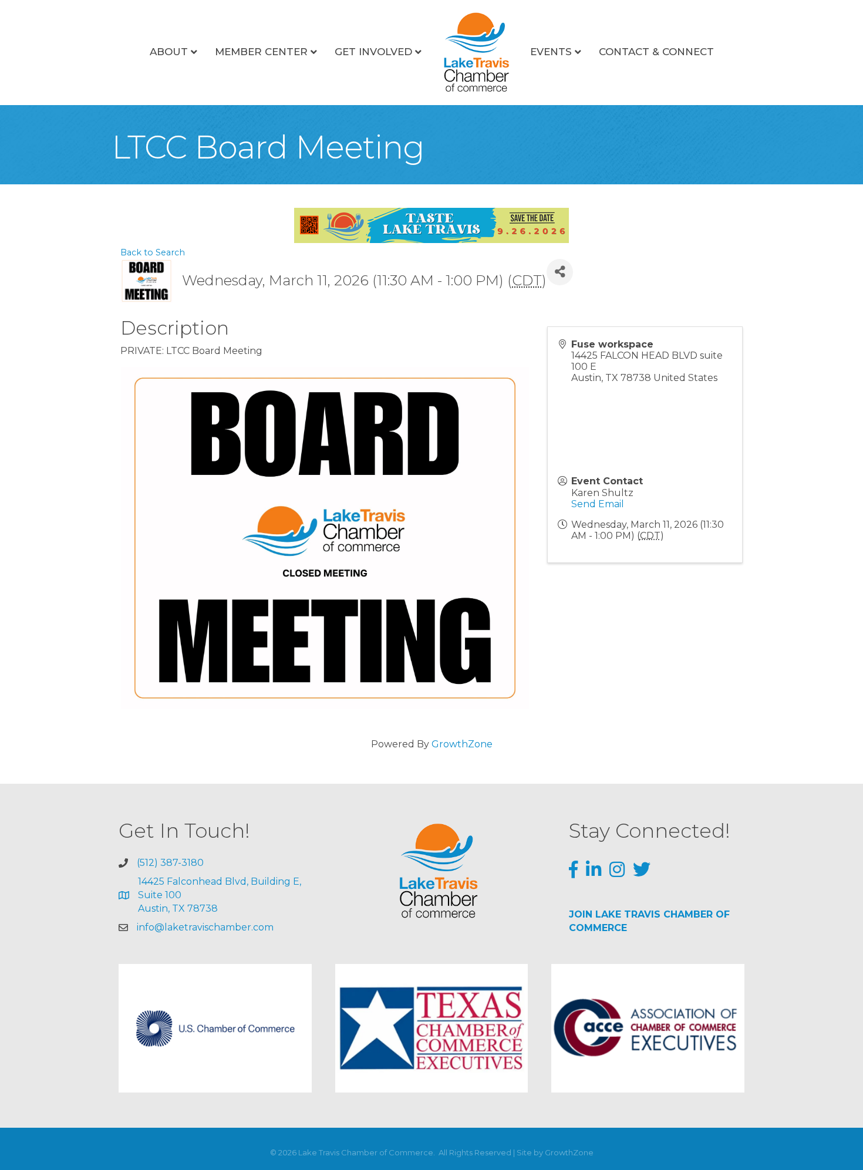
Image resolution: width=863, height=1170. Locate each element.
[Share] (560, 272)
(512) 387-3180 (170, 862)
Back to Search (152, 252)
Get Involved (373, 52)
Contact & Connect (656, 52)
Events (551, 52)
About (169, 52)
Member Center (261, 52)
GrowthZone (462, 744)
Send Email (597, 504)
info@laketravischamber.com (205, 927)
